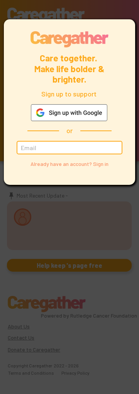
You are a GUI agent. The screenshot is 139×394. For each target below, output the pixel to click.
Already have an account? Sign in (69, 164)
